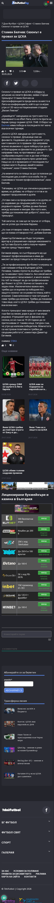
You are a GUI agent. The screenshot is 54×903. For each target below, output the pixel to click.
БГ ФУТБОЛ (9, 822)
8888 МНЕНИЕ (44, 555)
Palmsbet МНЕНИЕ (44, 577)
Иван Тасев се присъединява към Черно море (30, 737)
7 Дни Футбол (9, 23)
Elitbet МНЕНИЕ (44, 522)
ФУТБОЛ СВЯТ (11, 832)
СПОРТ (6, 842)
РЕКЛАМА (41, 873)
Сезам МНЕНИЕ (44, 598)
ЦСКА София (24, 23)
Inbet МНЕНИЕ (44, 588)
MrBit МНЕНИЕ (44, 545)
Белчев (6, 125)
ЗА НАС (5, 871)
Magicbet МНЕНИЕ (44, 534)
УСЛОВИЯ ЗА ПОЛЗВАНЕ (26, 871)
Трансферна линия (15, 700)
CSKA (14, 341)
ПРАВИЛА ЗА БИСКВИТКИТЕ (16, 873)
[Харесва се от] (3, 71)
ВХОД (44, 518)
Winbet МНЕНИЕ (44, 609)
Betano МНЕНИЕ (44, 565)
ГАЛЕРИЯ (8, 852)
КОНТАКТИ (30, 876)
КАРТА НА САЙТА (11, 876)
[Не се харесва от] (10, 71)
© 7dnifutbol (8, 888)
